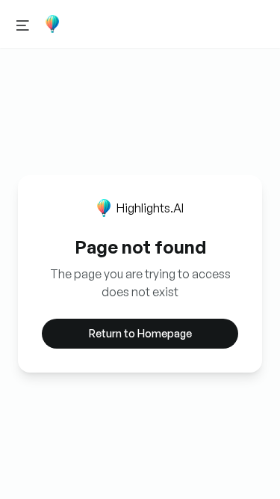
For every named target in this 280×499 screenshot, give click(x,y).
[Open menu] (23, 24)
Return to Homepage (140, 333)
